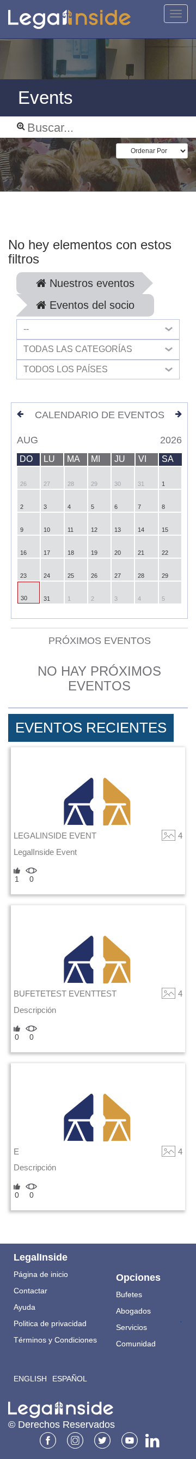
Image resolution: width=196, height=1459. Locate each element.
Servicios (131, 1327)
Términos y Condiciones (55, 1339)
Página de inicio (41, 1274)
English (30, 1378)
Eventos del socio (90, 305)
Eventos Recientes (91, 727)
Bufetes (129, 1294)
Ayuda (24, 1307)
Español (69, 1378)
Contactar (30, 1290)
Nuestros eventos (90, 283)
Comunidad (136, 1343)
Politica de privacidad (50, 1323)
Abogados (133, 1310)
